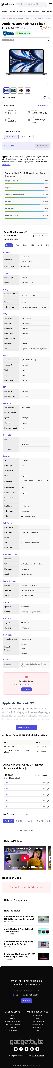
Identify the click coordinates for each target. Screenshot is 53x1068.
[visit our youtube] (16, 1049)
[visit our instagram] (21, 1049)
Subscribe (26, 1000)
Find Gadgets (12, 1030)
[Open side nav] (50, 4)
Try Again (26, 689)
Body (25, 245)
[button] (8, 33)
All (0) (8, 821)
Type (17, 245)
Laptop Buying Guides (12, 1024)
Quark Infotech (37, 1055)
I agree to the (28, 995)
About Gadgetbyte (38, 1021)
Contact (37, 1030)
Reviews (21, 12)
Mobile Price (33, 12)
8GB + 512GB (26, 137)
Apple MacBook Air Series (41, 19)
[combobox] (23, 814)
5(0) (19, 821)
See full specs (41, 106)
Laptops (12, 19)
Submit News (37, 1015)
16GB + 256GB (11, 137)
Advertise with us (38, 1024)
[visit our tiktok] (37, 1049)
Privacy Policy (37, 1027)
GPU (40, 245)
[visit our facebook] (26, 1049)
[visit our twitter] (32, 1049)
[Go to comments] (45, 98)
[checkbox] (13, 995)
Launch (9, 245)
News (12, 12)
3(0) (40, 821)
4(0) (29, 821)
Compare (12, 1027)
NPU (47, 245)
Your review (42, 775)
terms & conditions (33, 995)
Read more (6, 165)
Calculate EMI (9, 146)
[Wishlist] (48, 41)
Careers (37, 1018)
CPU (32, 245)
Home (4, 12)
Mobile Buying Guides (12, 1021)
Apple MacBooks (23, 19)
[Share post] (49, 97)
